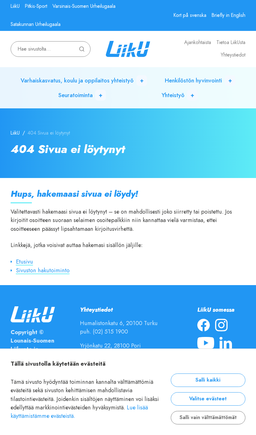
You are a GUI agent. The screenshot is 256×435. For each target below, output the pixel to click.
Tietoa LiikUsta (230, 42)
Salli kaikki (207, 380)
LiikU (15, 6)
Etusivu (24, 261)
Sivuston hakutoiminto (43, 270)
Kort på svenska (190, 15)
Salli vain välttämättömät (208, 417)
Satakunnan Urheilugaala (36, 24)
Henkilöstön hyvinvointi (193, 80)
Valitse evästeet (208, 398)
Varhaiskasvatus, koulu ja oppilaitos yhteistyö (77, 80)
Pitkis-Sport (36, 6)
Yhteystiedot (233, 55)
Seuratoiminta (75, 95)
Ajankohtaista (197, 42)
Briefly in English (228, 15)
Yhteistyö (173, 95)
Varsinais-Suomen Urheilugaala (84, 6)
